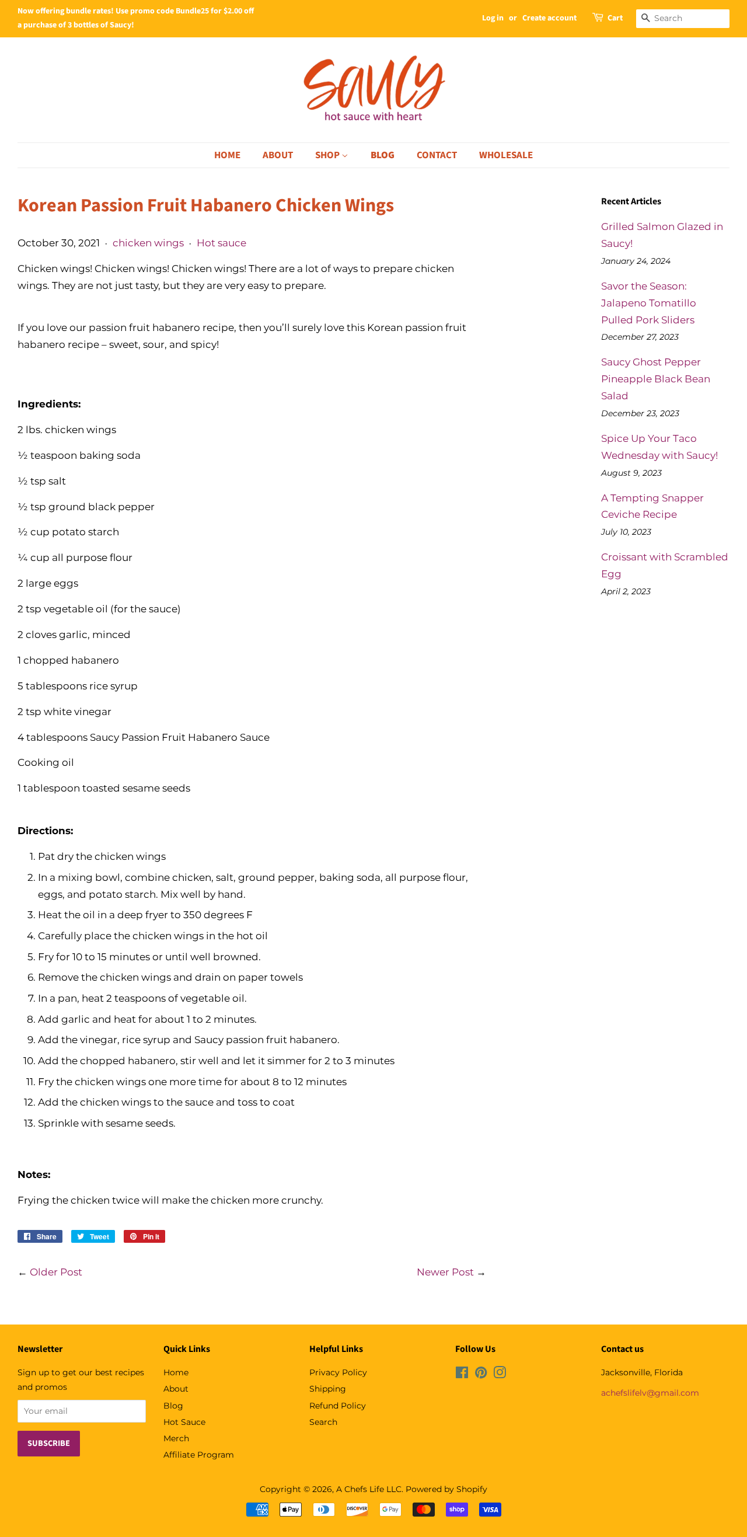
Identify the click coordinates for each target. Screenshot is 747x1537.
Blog (383, 155)
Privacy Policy (338, 1372)
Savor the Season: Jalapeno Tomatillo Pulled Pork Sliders (648, 303)
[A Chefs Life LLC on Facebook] (462, 1374)
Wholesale (506, 155)
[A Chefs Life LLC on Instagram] (499, 1374)
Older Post (56, 1272)
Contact (437, 155)
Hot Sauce (184, 1422)
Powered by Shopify (446, 1489)
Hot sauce (221, 243)
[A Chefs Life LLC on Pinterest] (480, 1374)
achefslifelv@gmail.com (650, 1393)
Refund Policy (337, 1405)
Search (323, 1422)
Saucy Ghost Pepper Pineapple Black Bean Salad (655, 379)
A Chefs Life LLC (369, 1489)
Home (227, 155)
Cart (615, 18)
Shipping (327, 1388)
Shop (328, 155)
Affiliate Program (198, 1454)
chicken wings (148, 243)
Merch (176, 1438)
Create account (549, 18)
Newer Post (445, 1272)
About (278, 155)
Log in (493, 18)
